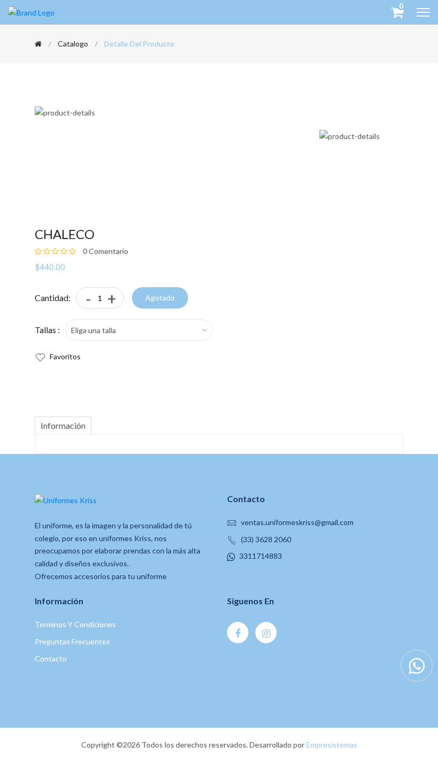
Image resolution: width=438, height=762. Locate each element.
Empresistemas (331, 744)
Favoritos (64, 356)
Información (63, 425)
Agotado (160, 297)
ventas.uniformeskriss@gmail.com (297, 522)
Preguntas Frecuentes (72, 641)
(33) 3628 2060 (266, 539)
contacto (51, 658)
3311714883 (260, 555)
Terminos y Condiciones (75, 624)
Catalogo (73, 43)
